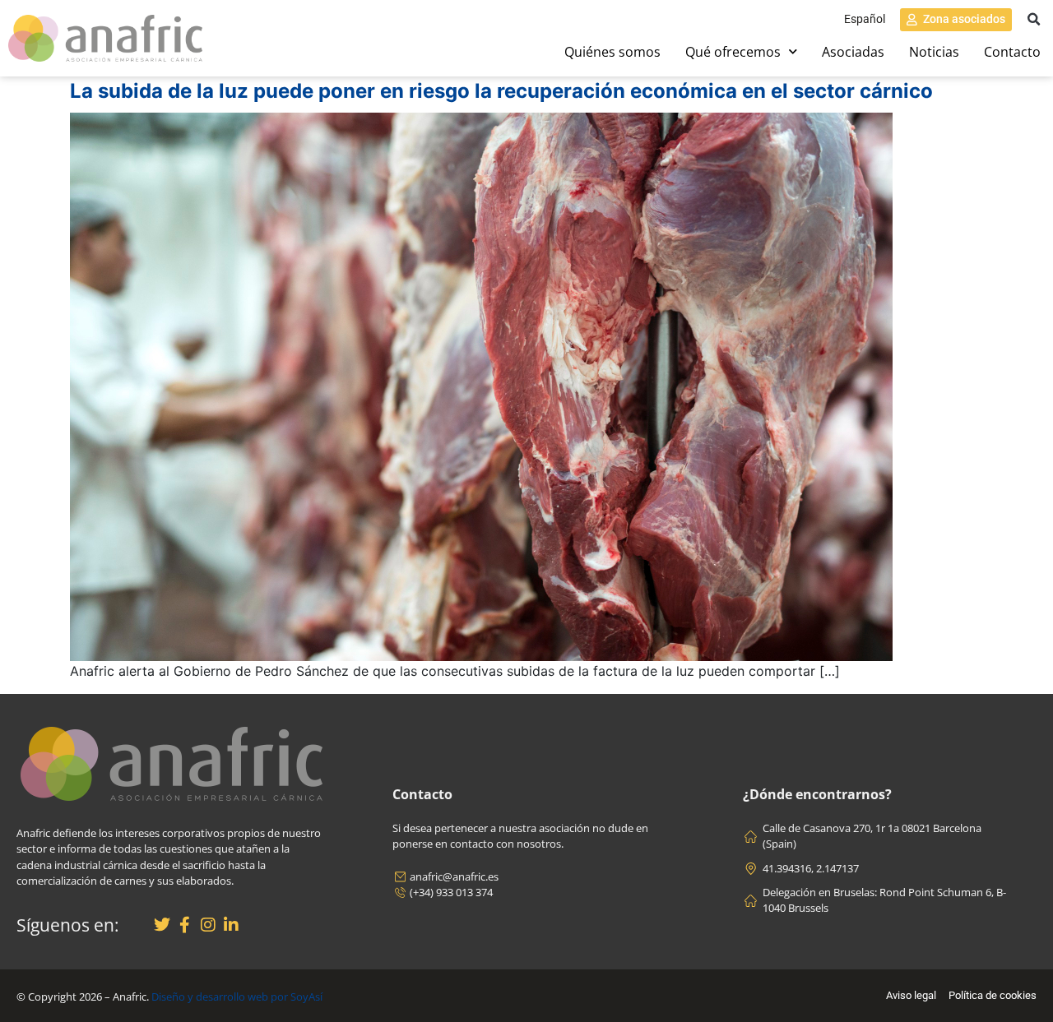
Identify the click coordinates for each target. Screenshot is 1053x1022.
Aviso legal (911, 995)
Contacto (1012, 52)
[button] (1033, 19)
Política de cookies (993, 995)
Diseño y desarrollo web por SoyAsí (236, 996)
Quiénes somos (612, 52)
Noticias (934, 52)
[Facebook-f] (185, 924)
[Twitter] (162, 924)
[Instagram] (208, 924)
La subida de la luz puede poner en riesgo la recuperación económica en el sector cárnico (501, 91)
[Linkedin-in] (231, 924)
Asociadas (853, 52)
